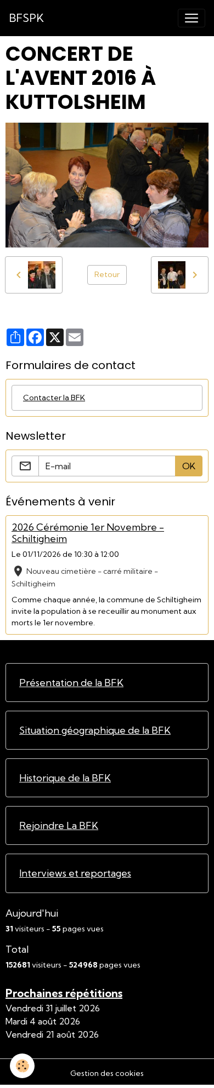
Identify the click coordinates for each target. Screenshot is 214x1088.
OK (188, 465)
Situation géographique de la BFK (95, 730)
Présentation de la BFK (71, 682)
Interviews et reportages (75, 873)
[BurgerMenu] (191, 18)
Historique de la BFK (65, 778)
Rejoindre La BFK (58, 825)
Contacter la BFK (54, 397)
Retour (107, 274)
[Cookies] (22, 1066)
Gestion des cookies (107, 1073)
